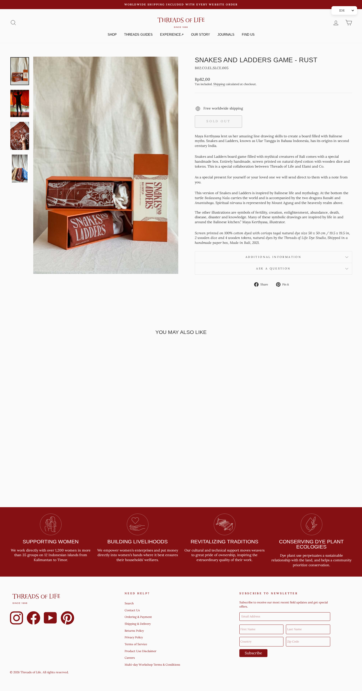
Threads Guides (138, 34)
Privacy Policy (134, 637)
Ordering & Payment (138, 617)
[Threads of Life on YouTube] (50, 618)
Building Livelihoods (137, 541)
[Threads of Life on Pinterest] (67, 618)
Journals (225, 34)
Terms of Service (136, 644)
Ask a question (273, 268)
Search (129, 603)
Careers (130, 658)
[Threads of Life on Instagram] (16, 618)
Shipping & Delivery (138, 624)
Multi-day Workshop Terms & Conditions (152, 664)
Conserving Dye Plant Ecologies (311, 544)
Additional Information (273, 257)
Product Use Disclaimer (140, 651)
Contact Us (132, 610)
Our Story (200, 34)
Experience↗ (172, 34)
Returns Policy (134, 630)
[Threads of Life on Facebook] (33, 618)
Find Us (248, 34)
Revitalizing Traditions (224, 541)
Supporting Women (51, 541)
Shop (112, 34)
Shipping (219, 84)
